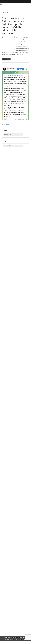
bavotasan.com (22, 639)
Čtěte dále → (6, 59)
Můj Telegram (7, 124)
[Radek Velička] (15, 7)
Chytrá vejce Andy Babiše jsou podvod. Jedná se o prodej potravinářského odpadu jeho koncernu (14, 26)
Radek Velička (14, 637)
